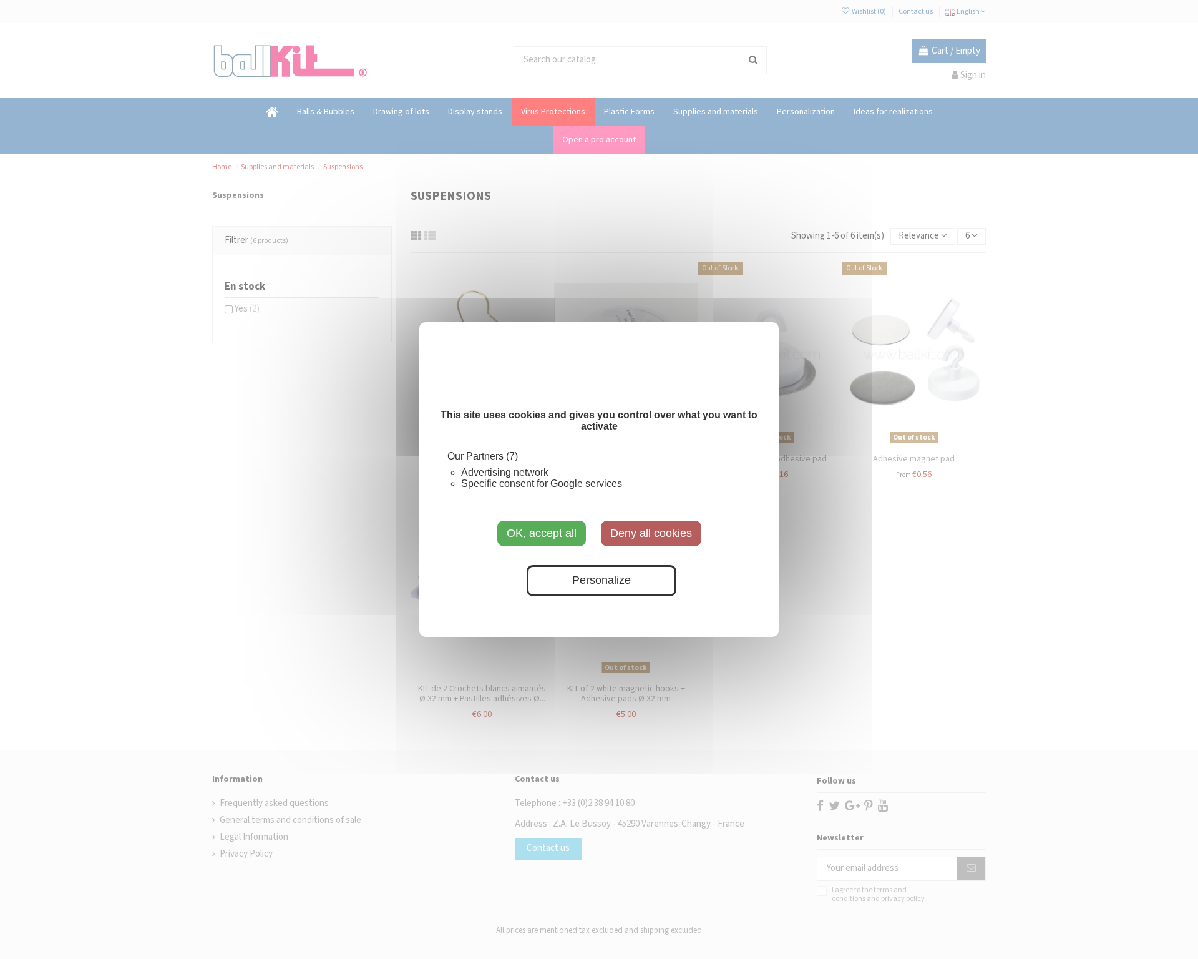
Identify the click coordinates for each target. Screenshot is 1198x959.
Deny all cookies (651, 533)
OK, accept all (542, 533)
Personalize (601, 580)
